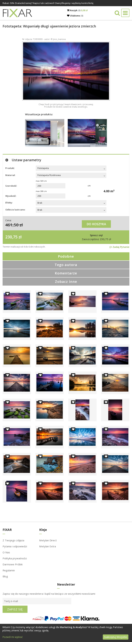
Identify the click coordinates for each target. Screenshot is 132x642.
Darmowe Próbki (13, 564)
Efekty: (9, 202)
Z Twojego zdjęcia (13, 540)
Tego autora (66, 264)
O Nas (6, 552)
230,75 (11, 237)
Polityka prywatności (15, 558)
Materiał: (10, 175)
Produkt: (10, 168)
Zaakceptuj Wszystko (115, 637)
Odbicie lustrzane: (15, 209)
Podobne (66, 256)
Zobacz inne (66, 281)
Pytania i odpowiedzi (15, 546)
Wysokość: (10, 195)
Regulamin (9, 570)
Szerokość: (11, 185)
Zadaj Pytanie (120, 247)
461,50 (12, 225)
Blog (5, 576)
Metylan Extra (47, 546)
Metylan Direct (48, 540)
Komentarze (66, 273)
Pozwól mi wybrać (12, 637)
